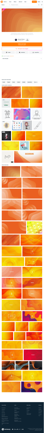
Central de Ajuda (28, 408)
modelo (23, 81)
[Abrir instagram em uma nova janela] (14, 428)
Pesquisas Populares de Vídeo (16, 420)
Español (39, 408)
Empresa (3, 412)
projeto (8, 81)
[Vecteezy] (2, 2)
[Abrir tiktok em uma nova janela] (19, 428)
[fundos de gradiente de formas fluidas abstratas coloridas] (22, 113)
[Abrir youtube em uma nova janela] (22, 428)
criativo (18, 81)
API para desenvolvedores (5, 416)
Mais (25, 1)
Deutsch (39, 412)
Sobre (27, 411)
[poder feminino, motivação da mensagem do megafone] (24, 145)
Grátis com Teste (22, 44)
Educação (3, 413)
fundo (4, 81)
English (39, 407)
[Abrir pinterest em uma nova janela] (17, 428)
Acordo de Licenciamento (16, 408)
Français (39, 413)
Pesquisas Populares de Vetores (16, 414)
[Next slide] (39, 81)
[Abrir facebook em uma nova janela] (12, 428)
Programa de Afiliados (16, 412)
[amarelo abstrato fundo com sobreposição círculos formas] (12, 344)
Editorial (20, 1)
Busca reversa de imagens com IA (5, 418)
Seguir (27, 40)
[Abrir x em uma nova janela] (21, 428)
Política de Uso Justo (37, 429)
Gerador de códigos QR (5, 423)
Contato (27, 409)
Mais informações (5, 58)
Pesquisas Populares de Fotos (17, 418)
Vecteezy (3, 408)
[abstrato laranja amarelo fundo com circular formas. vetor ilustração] (32, 344)
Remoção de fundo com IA (5, 421)
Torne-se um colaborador (28, 413)
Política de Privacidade (37, 428)
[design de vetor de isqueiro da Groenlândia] (6, 135)
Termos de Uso (31, 428)
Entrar (39, 1)
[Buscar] (38, 4)
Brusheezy (3, 407)
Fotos (10, 1)
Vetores (5, 1)
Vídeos (15, 1)
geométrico (30, 81)
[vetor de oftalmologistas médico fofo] (27, 125)
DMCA (15, 409)
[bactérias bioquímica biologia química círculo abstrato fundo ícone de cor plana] (6, 125)
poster (13, 81)
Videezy (3, 410)
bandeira (36, 81)
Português (39, 410)
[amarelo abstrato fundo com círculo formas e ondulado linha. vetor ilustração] (13, 261)
